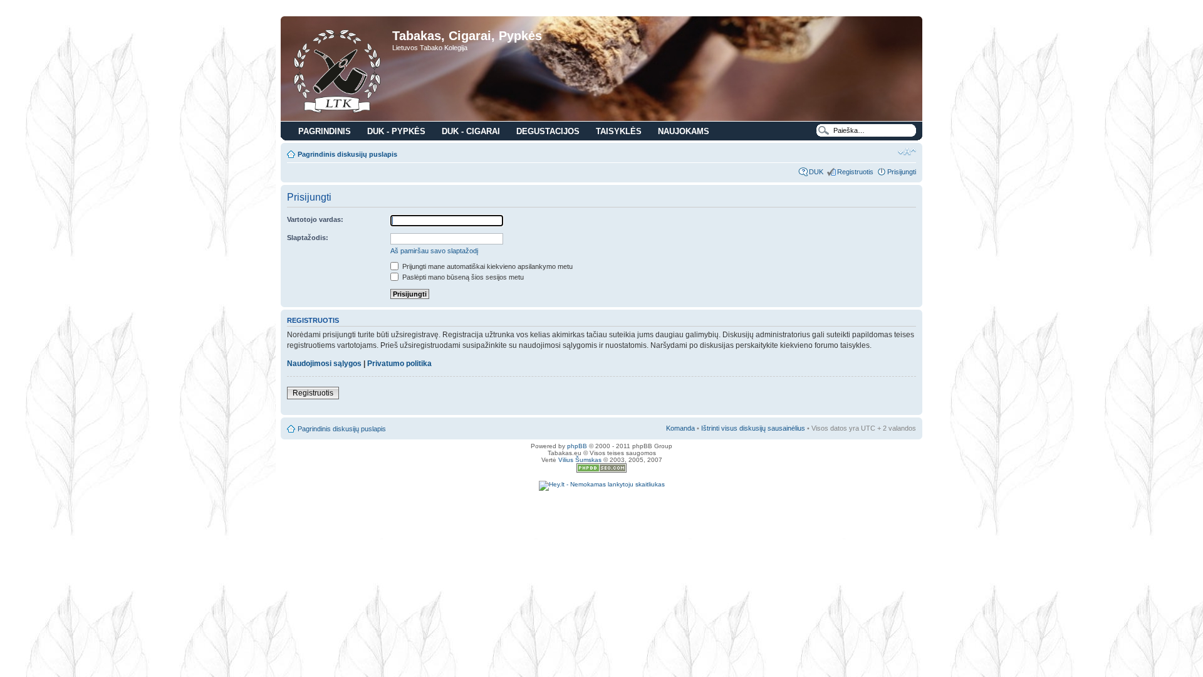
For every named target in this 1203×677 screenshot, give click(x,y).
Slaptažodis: (307, 237)
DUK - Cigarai (471, 131)
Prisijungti (901, 172)
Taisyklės (619, 131)
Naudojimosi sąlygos (324, 363)
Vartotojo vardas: (315, 219)
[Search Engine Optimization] (601, 470)
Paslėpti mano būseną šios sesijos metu (462, 277)
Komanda (680, 428)
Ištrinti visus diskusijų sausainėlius (753, 428)
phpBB (577, 446)
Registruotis (855, 172)
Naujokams (683, 131)
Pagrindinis (324, 131)
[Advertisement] (601, 509)
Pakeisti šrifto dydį (907, 151)
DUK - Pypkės (396, 131)
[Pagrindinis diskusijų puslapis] (338, 70)
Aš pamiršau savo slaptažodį (434, 251)
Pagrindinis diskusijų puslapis (347, 154)
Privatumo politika (399, 363)
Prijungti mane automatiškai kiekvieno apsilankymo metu (486, 266)
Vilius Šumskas (580, 459)
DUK (816, 172)
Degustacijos (548, 131)
